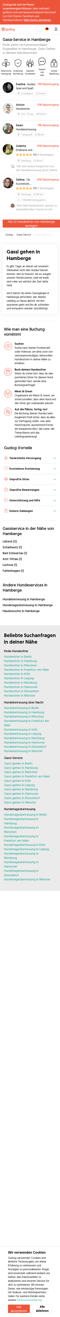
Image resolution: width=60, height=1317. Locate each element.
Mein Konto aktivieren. (37, 20)
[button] (30, 458)
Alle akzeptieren (19, 1309)
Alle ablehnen (42, 1309)
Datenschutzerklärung (29, 1300)
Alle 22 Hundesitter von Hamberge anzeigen (31, 223)
